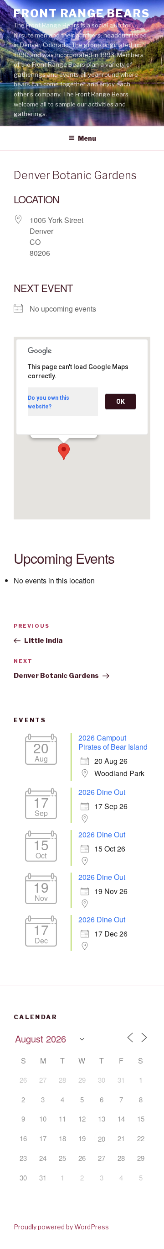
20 (101, 1138)
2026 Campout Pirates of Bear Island (113, 742)
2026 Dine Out (101, 792)
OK (120, 401)
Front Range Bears (82, 13)
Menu (87, 138)
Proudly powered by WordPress (61, 1227)
